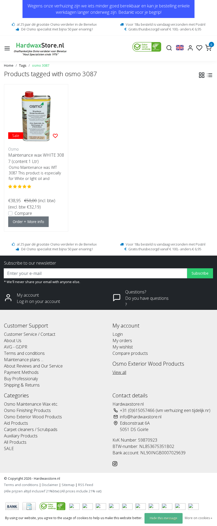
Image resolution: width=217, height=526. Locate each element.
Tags (22, 65)
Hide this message (163, 518)
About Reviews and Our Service (33, 366)
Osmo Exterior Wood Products (33, 417)
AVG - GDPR (15, 347)
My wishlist (122, 347)
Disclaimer (50, 484)
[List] (209, 75)
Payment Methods (21, 372)
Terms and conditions (24, 353)
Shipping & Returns (22, 385)
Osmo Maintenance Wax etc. (31, 404)
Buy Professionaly (21, 379)
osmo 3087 (40, 65)
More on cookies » (198, 518)
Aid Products (16, 423)
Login (117, 334)
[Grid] (201, 75)
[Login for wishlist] (55, 135)
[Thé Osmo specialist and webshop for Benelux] (40, 48)
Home (8, 65)
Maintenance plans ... (23, 359)
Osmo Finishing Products (27, 410)
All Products (15, 442)
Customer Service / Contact (29, 334)
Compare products (130, 353)
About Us (12, 340)
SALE (9, 448)
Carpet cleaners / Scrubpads (30, 429)
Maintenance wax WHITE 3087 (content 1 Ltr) (36, 158)
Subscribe (200, 273)
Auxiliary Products (21, 436)
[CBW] (53, 506)
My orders (122, 340)
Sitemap (68, 484)
